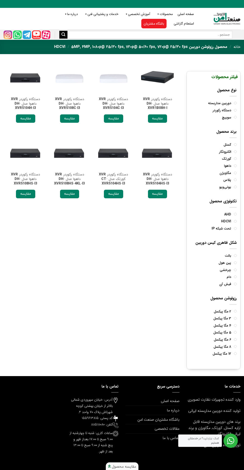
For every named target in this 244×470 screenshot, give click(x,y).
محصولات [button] (166, 14)
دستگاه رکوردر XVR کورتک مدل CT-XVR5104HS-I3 (113, 179)
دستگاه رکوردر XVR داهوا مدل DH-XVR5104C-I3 (113, 103)
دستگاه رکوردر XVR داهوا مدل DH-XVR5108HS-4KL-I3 (69, 179)
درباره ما (72, 14)
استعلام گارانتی (184, 23)
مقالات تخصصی (167, 429)
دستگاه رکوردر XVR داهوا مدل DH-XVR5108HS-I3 (25, 179)
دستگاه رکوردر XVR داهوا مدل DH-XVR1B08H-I (157, 103)
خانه (237, 47)
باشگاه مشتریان (154, 23)
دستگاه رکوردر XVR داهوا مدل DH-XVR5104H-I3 (25, 103)
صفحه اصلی (186, 14)
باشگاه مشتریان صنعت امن (158, 420)
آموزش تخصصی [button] (139, 14)
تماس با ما (171, 438)
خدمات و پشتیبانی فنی (102, 14)
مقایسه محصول (123, 467)
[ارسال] (63, 35)
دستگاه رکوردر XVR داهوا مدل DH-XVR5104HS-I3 (157, 179)
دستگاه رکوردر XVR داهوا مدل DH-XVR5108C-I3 (69, 103)
